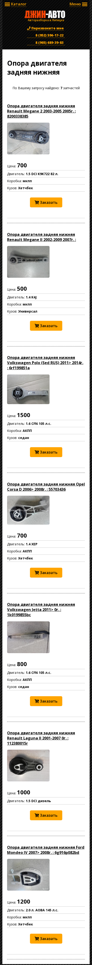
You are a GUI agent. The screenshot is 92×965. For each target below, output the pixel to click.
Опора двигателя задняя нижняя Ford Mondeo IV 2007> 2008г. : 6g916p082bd (45, 850)
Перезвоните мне (47, 28)
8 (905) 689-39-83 (48, 42)
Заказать (48, 202)
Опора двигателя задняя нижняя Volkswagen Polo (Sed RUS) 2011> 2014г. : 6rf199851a (45, 362)
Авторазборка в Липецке (46, 14)
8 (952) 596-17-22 (48, 35)
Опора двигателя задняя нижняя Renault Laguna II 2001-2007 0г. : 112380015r (41, 738)
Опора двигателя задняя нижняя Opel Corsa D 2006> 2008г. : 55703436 (46, 487)
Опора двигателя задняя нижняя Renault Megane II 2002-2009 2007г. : (41, 237)
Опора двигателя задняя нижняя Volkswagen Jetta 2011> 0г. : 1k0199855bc (41, 609)
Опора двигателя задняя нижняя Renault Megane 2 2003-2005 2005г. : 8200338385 (41, 111)
